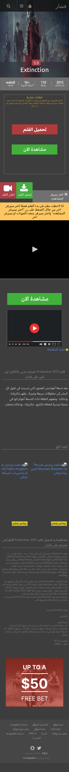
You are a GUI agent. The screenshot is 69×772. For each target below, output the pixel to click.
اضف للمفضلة (56, 349)
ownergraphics (29, 758)
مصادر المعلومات (18, 725)
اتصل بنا (37, 738)
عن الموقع (58, 725)
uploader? (55, 729)
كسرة (44, 733)
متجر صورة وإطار (21, 729)
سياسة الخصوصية (15, 733)
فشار (61, 6)
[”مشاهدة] (47, 473)
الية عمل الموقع (40, 725)
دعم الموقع (39, 729)
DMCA (32, 733)
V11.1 (45, 753)
